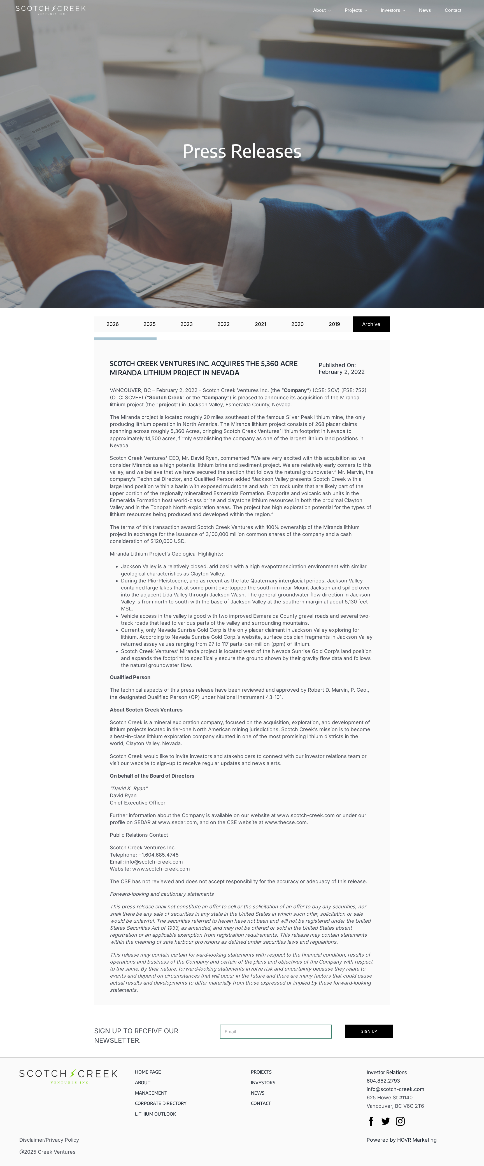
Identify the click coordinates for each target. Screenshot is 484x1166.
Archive (371, 324)
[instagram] (400, 1121)
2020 (297, 324)
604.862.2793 (383, 1081)
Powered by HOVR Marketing (402, 1140)
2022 (223, 324)
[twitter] (385, 1121)
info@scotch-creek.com (395, 1089)
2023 (186, 324)
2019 (334, 324)
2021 (260, 324)
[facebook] (371, 1121)
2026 (112, 324)
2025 (149, 324)
